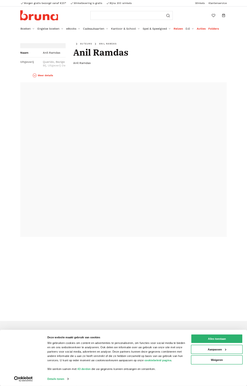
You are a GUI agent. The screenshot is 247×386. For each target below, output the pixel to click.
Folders (213, 28)
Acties (201, 28)
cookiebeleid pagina (157, 360)
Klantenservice (217, 3)
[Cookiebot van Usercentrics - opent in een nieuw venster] (23, 379)
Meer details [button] (45, 75)
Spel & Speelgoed (155, 28)
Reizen (178, 28)
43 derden (84, 368)
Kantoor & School (123, 28)
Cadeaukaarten (93, 28)
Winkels (200, 3)
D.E (188, 28)
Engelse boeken (48, 28)
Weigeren (217, 359)
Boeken (25, 28)
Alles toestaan (217, 338)
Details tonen (55, 378)
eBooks (71, 28)
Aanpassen (215, 349)
